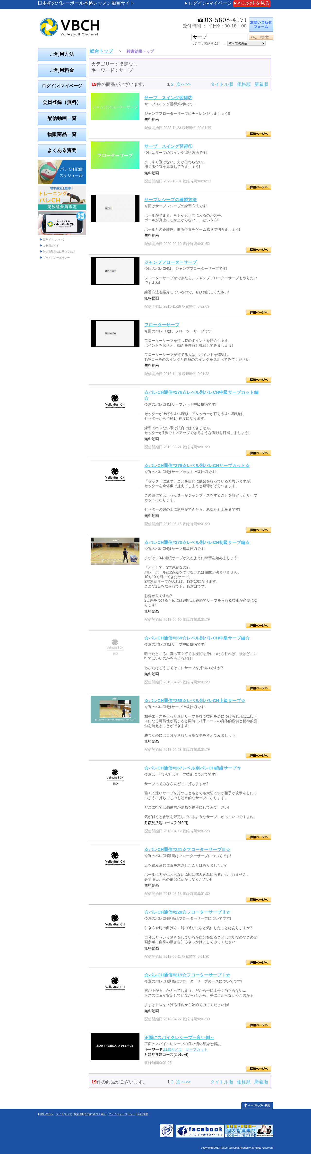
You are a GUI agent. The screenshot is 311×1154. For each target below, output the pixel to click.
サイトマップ (64, 1114)
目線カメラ (173, 1049)
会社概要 (142, 1114)
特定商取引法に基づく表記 (59, 251)
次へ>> (183, 84)
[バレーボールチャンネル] (96, 17)
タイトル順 (221, 84)
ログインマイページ (210, 3)
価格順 (244, 84)
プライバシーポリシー (56, 257)
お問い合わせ (46, 1114)
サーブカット (196, 1049)
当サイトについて (53, 239)
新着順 (261, 84)
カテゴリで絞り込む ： (208, 43)
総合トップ (101, 51)
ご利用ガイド (51, 245)
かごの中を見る (253, 3)
